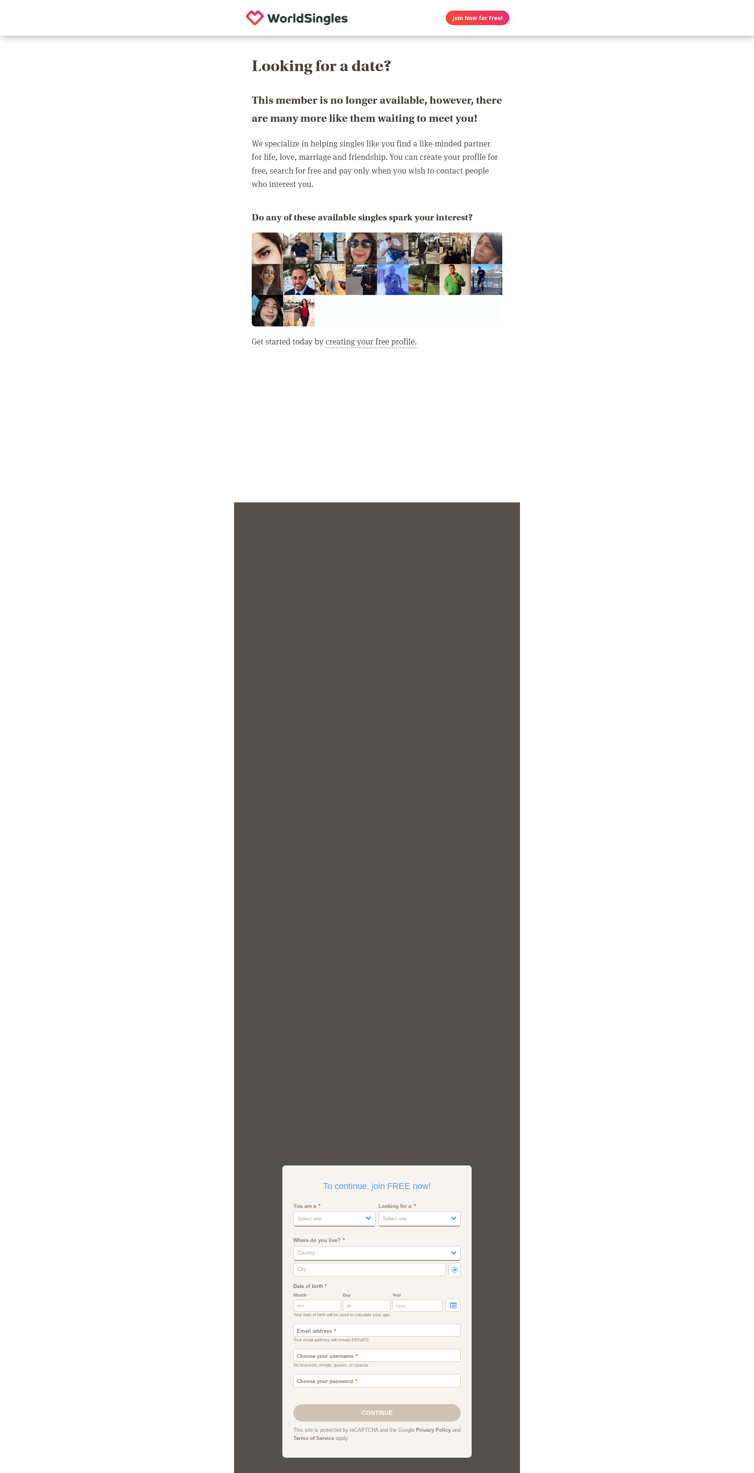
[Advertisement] (377, 430)
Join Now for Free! (477, 18)
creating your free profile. (371, 341)
